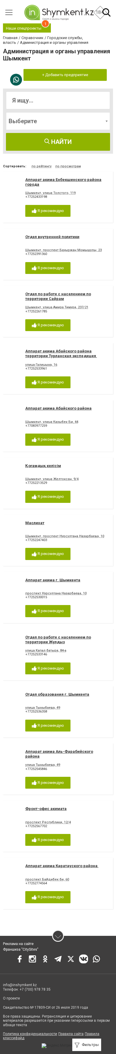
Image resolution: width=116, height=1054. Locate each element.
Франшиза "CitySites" (20, 949)
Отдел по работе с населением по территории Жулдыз (58, 639)
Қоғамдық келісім (43, 465)
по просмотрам (68, 166)
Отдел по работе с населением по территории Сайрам (58, 296)
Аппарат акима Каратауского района (61, 866)
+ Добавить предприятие (65, 75)
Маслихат (34, 523)
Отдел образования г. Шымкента (57, 694)
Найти (61, 141)
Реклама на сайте (18, 944)
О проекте (11, 998)
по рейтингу (41, 166)
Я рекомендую (50, 210)
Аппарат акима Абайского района (58, 408)
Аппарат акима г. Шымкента (52, 580)
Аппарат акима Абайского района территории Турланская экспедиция (61, 353)
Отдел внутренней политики (52, 237)
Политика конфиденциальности (30, 1034)
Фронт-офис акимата (46, 808)
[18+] (59, 12)
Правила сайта (71, 1034)
